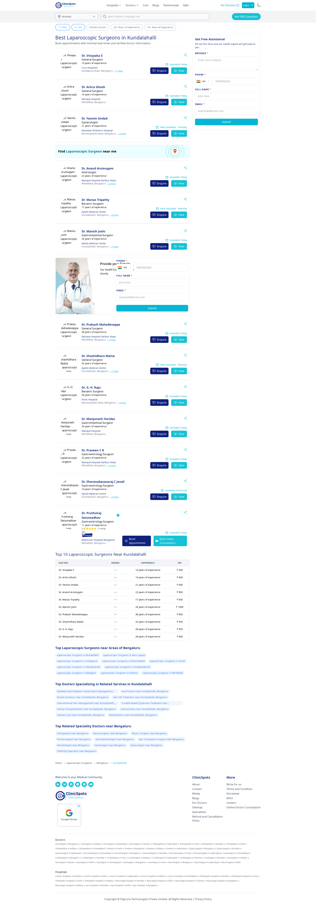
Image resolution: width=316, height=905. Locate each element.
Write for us (233, 784)
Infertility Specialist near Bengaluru (76, 751)
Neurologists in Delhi (231, 862)
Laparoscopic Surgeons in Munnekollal (123, 661)
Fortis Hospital (89, 399)
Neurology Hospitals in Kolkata (69, 885)
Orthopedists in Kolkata (66, 848)
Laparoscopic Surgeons (80, 762)
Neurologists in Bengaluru (180, 862)
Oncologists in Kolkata (91, 844)
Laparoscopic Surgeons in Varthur (119, 672)
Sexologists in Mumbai (214, 858)
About (196, 784)
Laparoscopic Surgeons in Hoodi (167, 661)
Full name (124, 275)
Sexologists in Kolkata (237, 858)
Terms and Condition (239, 789)
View (181, 70)
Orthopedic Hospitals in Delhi (68, 881)
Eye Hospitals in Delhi (121, 885)
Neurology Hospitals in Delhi (160, 881)
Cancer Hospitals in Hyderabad (123, 876)
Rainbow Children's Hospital (97, 130)
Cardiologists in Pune (116, 858)
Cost (145, 5)
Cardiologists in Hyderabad (164, 858)
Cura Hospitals (90, 67)
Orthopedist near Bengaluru (72, 733)
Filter (64, 27)
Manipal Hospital (91, 99)
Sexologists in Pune (157, 862)
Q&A (186, 5)
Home (60, 762)
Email (121, 290)
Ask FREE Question (246, 16)
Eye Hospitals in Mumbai (97, 885)
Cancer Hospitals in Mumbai (68, 876)
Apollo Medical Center (94, 211)
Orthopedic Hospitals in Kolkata (98, 881)
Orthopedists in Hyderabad (165, 844)
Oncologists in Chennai (139, 844)
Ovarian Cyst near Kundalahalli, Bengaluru (80, 714)
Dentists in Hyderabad (176, 848)
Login (246, 5)
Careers (231, 803)
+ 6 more (114, 215)
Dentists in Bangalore (134, 848)
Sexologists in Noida (64, 862)
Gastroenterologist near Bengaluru (114, 739)
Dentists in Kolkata (155, 848)
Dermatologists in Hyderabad (206, 853)
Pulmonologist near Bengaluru (74, 739)
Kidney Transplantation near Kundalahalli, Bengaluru (86, 709)
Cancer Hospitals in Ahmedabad (182, 876)
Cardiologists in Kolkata (139, 858)
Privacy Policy (203, 899)
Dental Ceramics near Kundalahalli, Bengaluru (82, 697)
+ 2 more (122, 133)
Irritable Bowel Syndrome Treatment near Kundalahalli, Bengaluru (144, 703)
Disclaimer (233, 793)
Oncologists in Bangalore (66, 844)
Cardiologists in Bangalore (67, 858)
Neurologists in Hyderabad (207, 862)
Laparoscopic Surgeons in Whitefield (163, 672)
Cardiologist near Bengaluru (110, 745)
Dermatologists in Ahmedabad (97, 853)
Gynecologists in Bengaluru (201, 848)
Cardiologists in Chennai (191, 858)
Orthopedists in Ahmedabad (92, 848)
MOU (229, 798)
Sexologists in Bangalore (134, 862)
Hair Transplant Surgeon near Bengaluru (161, 739)
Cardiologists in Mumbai (93, 858)
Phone (121, 260)
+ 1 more (118, 71)
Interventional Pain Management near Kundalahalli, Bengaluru (86, 703)
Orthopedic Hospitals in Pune (244, 876)
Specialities (199, 812)
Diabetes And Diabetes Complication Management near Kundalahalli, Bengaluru (85, 692)
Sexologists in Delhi (85, 862)
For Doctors (199, 803)
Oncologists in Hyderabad (115, 844)
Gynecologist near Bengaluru (146, 745)
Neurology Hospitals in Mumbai (130, 881)
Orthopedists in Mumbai (212, 844)
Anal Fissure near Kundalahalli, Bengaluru (144, 691)
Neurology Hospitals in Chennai (189, 881)
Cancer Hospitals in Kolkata (152, 876)
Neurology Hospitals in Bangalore (222, 881)
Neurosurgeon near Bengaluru (110, 733)
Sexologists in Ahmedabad (108, 862)
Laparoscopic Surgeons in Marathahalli (78, 666)
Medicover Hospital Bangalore (98, 539)
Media (196, 793)
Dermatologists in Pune (180, 853)
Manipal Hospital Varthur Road (99, 180)
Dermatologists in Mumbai (155, 853)
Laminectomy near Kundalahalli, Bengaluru (145, 709)
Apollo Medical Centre (94, 367)
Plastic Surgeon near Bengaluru (149, 733)
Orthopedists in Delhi (235, 844)
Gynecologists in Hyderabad (68, 853)
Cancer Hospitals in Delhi (95, 876)
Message (201, 53)
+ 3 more (122, 402)
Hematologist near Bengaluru (73, 745)
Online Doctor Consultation (243, 807)
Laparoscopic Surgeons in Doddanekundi (127, 666)
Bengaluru (97, 70)
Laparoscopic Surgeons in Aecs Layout (124, 655)
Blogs (155, 5)
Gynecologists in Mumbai (228, 848)
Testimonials (171, 5)
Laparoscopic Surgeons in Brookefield (77, 655)
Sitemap (197, 807)
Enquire (162, 70)
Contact (197, 789)
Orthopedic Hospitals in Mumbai (214, 876)
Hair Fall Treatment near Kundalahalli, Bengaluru (140, 697)
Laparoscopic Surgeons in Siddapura (77, 661)
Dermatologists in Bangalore (127, 853)
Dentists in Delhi (114, 848)
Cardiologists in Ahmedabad (236, 853)
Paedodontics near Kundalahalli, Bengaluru (133, 714)
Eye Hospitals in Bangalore (145, 885)
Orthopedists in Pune (189, 844)
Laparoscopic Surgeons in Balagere (76, 672)
